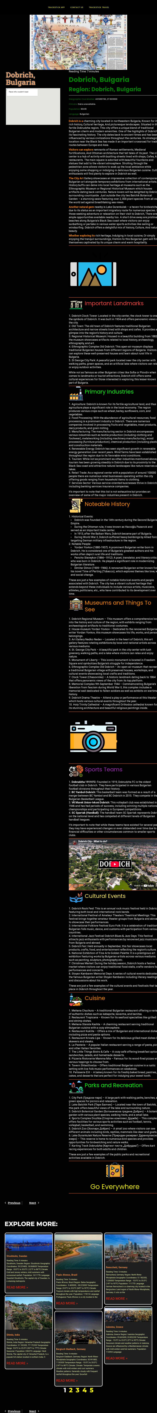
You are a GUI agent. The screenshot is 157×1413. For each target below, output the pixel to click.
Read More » (17, 1287)
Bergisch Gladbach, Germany (71, 1349)
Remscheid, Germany (116, 1267)
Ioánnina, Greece (114, 1326)
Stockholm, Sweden (17, 1256)
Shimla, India (13, 1334)
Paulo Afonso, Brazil (66, 1274)
